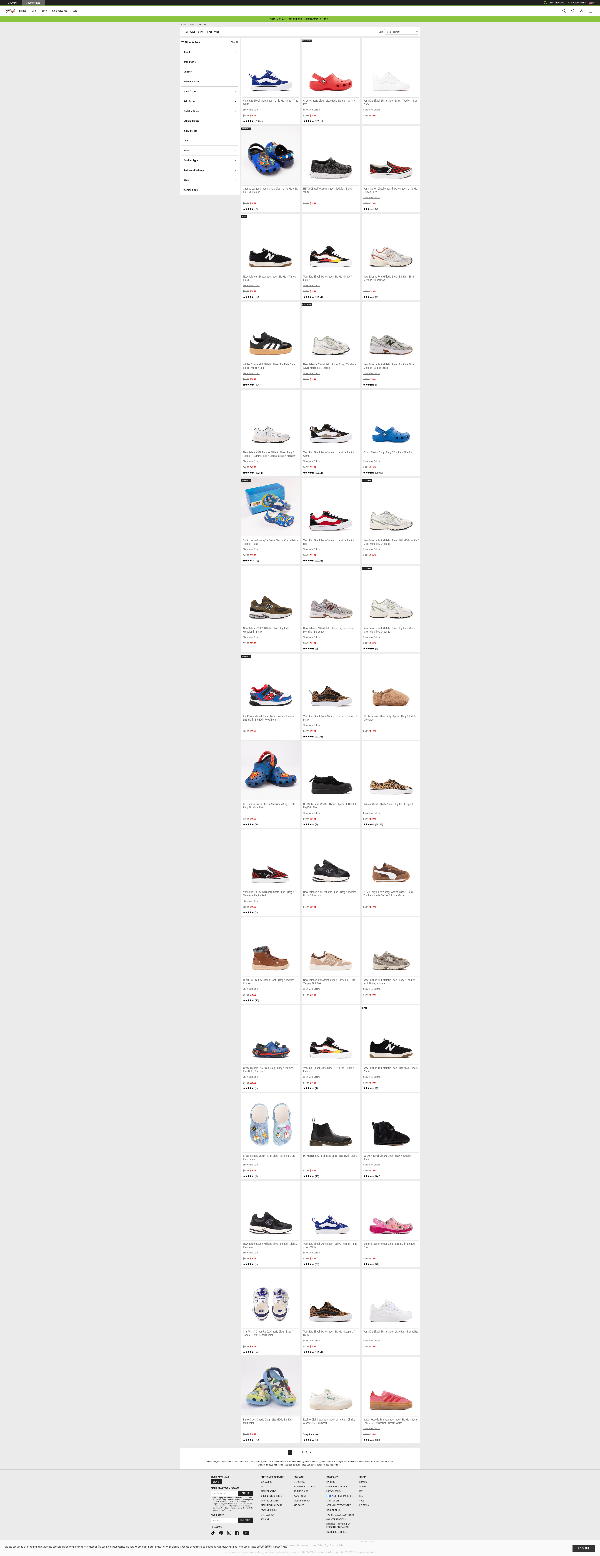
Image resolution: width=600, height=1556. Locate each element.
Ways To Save (300, 1496)
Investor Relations (336, 1519)
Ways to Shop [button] (190, 190)
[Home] (10, 11)
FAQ (262, 1486)
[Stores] (573, 10)
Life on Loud (299, 1482)
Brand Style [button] (189, 62)
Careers (330, 1482)
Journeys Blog (301, 1491)
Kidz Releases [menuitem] (59, 10)
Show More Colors (251, 109)
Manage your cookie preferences (78, 1546)
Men (361, 1491)
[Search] (564, 10)
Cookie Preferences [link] (336, 1532)
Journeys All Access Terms (340, 1514)
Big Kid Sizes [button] (190, 131)
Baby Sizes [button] (189, 101)
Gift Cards (299, 1505)
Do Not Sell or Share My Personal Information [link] (338, 1525)
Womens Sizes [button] (191, 81)
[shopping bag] (591, 10)
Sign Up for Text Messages (225, 1488)
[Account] (582, 11)
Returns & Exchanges (271, 1496)
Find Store (245, 1520)
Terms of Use (332, 1500)
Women (362, 1486)
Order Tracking (556, 2)
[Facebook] (238, 1532)
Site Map (265, 1519)
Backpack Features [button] (193, 170)
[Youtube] (247, 1532)
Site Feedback (267, 1514)
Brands (363, 1482)
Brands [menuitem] (22, 10)
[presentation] (22, 11)
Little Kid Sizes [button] (191, 121)
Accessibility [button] (579, 2)
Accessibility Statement (338, 1505)
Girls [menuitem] (34, 10)
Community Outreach (337, 1486)
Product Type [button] (190, 160)
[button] (592, 3)
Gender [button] (187, 71)
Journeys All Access (304, 1486)
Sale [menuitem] (74, 10)
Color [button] (186, 140)
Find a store (217, 1515)
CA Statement (333, 1510)
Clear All (234, 42)
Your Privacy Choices (342, 1496)
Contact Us (266, 1482)
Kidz (361, 1496)
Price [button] (186, 150)
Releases (364, 1505)
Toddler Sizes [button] (191, 111)
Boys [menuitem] (44, 10)
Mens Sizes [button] (189, 91)
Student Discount (302, 1500)
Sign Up (216, 1482)
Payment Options (269, 1510)
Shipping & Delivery (270, 1500)
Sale (361, 1500)
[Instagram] (230, 1532)
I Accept (583, 1548)
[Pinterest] (222, 1532)
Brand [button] (186, 52)
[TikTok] (214, 1532)
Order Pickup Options (271, 1505)
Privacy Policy (333, 1491)
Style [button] (186, 180)
